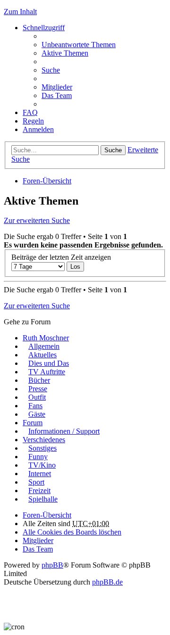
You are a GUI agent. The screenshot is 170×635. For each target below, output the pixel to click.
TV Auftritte (46, 372)
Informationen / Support (64, 431)
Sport (36, 482)
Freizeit (39, 491)
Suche (113, 150)
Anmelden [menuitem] (38, 129)
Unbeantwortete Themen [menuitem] (79, 45)
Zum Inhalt (20, 12)
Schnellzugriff (44, 28)
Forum (32, 423)
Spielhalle (43, 499)
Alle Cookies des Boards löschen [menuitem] (72, 532)
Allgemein (44, 346)
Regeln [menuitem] (33, 121)
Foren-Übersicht (47, 181)
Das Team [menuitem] (57, 95)
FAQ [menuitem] (30, 112)
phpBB (52, 565)
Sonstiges (42, 448)
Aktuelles (42, 355)
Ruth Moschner (46, 338)
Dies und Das (48, 363)
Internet (39, 474)
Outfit (37, 397)
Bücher (39, 380)
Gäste (36, 414)
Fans (35, 406)
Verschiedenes (44, 440)
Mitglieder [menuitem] (57, 87)
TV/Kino (42, 465)
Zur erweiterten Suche (37, 220)
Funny (38, 457)
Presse (37, 389)
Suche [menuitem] (51, 70)
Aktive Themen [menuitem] (65, 53)
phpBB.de (107, 582)
